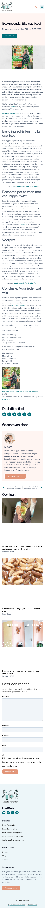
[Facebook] (3, 812)
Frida (12, 106)
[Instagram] (8, 812)
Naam (5, 725)
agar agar (24, 224)
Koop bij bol (6, 399)
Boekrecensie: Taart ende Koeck (26, 187)
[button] (42, 7)
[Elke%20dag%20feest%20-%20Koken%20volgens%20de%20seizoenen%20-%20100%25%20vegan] (11, 389)
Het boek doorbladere (10, 113)
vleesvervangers (18, 305)
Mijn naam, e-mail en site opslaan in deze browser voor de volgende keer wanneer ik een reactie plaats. (21, 762)
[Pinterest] (12, 812)
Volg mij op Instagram (15, 476)
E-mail (5, 735)
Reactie (6, 696)
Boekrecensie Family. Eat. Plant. (26, 283)
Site (4, 745)
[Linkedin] (17, 812)
